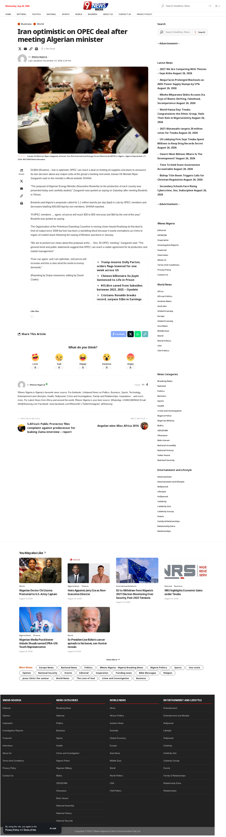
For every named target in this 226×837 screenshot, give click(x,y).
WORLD (78, 14)
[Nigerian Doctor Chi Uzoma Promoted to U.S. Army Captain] (40, 570)
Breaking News (63, 708)
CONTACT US (125, 14)
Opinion (26, 672)
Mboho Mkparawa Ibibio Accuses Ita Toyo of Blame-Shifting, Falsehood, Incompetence (181, 99)
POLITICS (36, 14)
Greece (36, 635)
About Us (7, 753)
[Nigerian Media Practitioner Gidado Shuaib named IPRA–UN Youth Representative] (40, 619)
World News (62, 678)
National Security (47, 672)
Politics (88, 667)
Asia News (115, 753)
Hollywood (168, 738)
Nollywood (168, 723)
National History (64, 813)
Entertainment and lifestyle (176, 715)
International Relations (126, 586)
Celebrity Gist (169, 753)
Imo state (194, 667)
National (168, 586)
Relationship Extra (172, 783)
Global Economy (118, 738)
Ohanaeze (61, 790)
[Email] (25, 48)
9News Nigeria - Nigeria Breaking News (121, 667)
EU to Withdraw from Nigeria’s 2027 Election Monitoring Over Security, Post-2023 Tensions (134, 594)
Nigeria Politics (158, 667)
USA (112, 783)
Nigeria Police (63, 760)
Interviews (7, 745)
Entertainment (170, 708)
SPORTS (65, 14)
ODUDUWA (61, 783)
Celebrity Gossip (171, 760)
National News (69, 667)
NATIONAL (51, 14)
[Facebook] (147, 385)
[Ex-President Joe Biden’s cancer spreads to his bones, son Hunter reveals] (89, 619)
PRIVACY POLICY (144, 14)
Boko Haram (62, 798)
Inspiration (102, 672)
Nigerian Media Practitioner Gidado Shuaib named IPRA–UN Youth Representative (38, 643)
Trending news (123, 672)
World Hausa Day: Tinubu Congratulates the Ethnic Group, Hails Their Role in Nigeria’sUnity (180, 114)
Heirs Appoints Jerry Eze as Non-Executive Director (87, 592)
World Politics (116, 775)
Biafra (59, 775)
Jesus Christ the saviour (35, 678)
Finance (85, 586)
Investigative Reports (13, 730)
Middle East (115, 760)
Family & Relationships (174, 775)
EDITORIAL (21, 14)
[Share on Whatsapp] (138, 334)
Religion (167, 672)
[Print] (36, 48)
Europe (113, 745)
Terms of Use (30, 830)
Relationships (169, 790)
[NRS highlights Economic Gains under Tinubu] (186, 570)
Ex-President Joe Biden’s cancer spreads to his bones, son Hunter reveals (87, 643)
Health (59, 745)
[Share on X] (20, 48)
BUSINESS (92, 14)
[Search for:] (179, 32)
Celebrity (167, 745)
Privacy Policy (12, 830)
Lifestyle (167, 730)
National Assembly (65, 805)
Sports (178, 667)
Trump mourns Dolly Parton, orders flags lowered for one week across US (118, 266)
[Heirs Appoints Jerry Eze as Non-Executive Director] (89, 570)
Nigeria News (73, 586)
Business (26, 24)
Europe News (46, 667)
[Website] (143, 385)
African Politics (117, 715)
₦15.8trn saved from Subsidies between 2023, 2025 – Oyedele (120, 287)
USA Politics (115, 790)
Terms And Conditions (13, 760)
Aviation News (116, 723)
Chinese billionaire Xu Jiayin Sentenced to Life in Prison (118, 278)
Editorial (84, 672)
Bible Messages (147, 672)
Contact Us (8, 775)
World (40, 24)
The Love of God (86, 678)
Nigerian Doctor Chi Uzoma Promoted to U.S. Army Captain (38, 592)
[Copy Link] (31, 48)
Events (68, 672)
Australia (114, 730)
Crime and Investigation (115, 678)
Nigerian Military (64, 768)
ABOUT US (108, 14)
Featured (7, 738)
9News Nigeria (39, 56)
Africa (112, 708)
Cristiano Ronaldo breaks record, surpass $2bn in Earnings (119, 297)
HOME (8, 14)
